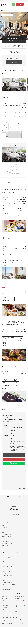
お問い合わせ (4, 617)
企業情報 (23, 619)
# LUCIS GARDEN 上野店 (7, 575)
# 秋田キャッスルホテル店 (7, 566)
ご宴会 (3, 552)
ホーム (9, 514)
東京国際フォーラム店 (6, 536)
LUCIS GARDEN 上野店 (6, 534)
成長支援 (17, 611)
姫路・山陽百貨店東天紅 (6, 548)
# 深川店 (3, 580)
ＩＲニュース (4, 596)
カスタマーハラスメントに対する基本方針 (11, 619)
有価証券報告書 (5, 605)
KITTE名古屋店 (5, 545)
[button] (2, 85)
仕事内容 (17, 608)
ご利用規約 (9, 620)
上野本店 (3, 532)
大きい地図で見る (22, 488)
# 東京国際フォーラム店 (6, 577)
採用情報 (17, 593)
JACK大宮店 (4, 527)
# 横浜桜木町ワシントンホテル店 (8, 584)
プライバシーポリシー (13, 617)
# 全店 (3, 564)
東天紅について (16, 514)
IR (2, 593)
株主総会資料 (4, 598)
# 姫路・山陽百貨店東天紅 (7, 589)
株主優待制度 (4, 607)
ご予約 (17, 552)
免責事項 (3, 609)
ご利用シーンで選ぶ (6, 557)
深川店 (3, 539)
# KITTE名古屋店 (5, 587)
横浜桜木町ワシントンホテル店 (8, 543)
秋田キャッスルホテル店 (6, 525)
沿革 (4, 620)
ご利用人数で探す (5, 555)
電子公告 (3, 603)
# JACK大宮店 (4, 568)
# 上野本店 (4, 573)
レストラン (5, 522)
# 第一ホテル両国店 (6, 571)
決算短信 (3, 600)
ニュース (4, 561)
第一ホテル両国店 (5, 529)
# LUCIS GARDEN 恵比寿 (7, 582)
